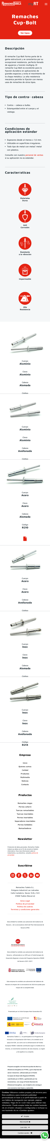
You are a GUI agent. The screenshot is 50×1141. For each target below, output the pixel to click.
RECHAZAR (24, 1122)
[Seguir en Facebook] (18, 875)
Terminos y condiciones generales (25, 909)
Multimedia (25, 777)
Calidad (25, 770)
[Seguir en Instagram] (12, 875)
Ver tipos (25, 33)
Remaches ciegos (25, 803)
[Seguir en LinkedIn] (31, 875)
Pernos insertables (25, 817)
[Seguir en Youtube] (37, 875)
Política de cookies (25, 906)
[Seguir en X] (25, 875)
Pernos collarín (25, 807)
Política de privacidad (25, 904)
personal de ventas (34, 155)
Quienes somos (25, 766)
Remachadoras (25, 828)
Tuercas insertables (25, 814)
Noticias (25, 781)
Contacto (25, 784)
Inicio (25, 763)
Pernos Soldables (25, 825)
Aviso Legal (25, 901)
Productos (25, 774)
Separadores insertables (25, 821)
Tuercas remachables (25, 810)
